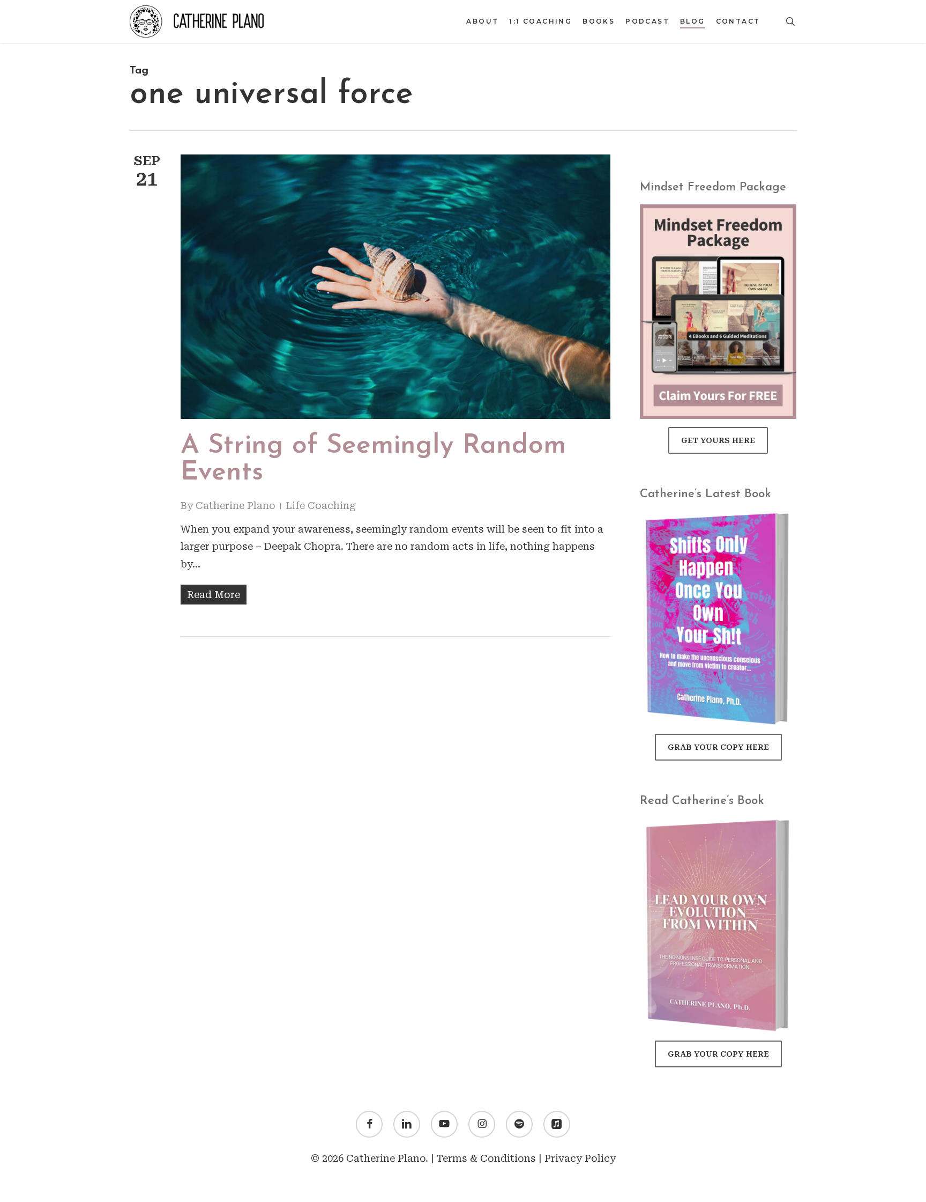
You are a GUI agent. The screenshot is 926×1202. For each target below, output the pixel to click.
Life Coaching (321, 505)
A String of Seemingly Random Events (373, 459)
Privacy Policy (580, 1158)
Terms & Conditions (486, 1158)
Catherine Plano (235, 505)
